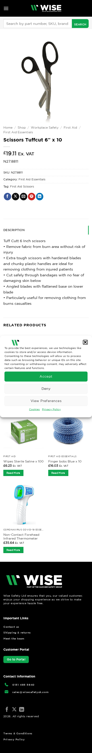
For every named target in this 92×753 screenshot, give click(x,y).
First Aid (70, 127)
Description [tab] (14, 230)
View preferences (46, 401)
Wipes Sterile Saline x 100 (23, 461)
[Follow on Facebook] (6, 710)
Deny (46, 388)
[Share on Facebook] (7, 196)
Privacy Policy (51, 409)
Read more (13, 473)
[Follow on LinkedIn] (21, 710)
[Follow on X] (14, 710)
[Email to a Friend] (23, 196)
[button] (85, 342)
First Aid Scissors (22, 186)
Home (8, 127)
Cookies (34, 409)
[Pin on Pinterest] (31, 196)
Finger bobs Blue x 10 (65, 461)
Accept (46, 376)
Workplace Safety (45, 127)
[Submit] (80, 23)
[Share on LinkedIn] (39, 196)
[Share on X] (15, 196)
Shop (22, 127)
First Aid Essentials (18, 132)
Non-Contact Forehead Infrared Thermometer (21, 536)
